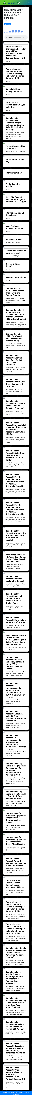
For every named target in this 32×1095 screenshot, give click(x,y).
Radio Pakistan (18, 1092)
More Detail (8, 24)
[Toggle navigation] (28, 2)
